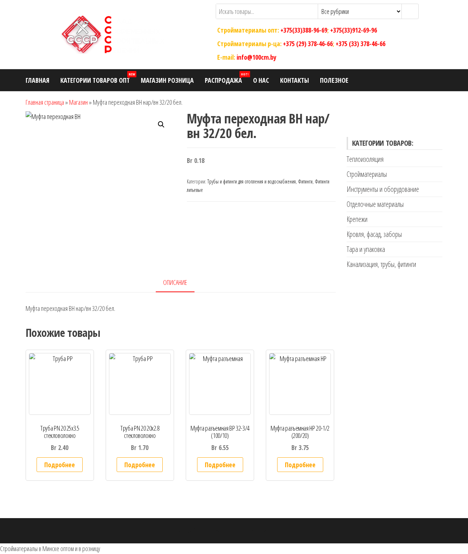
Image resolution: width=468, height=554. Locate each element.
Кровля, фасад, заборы (374, 234)
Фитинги (305, 181)
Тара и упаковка (366, 249)
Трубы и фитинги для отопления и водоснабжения (251, 181)
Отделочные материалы (375, 204)
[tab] (180, 283)
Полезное (334, 80)
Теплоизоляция (365, 159)
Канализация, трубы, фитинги (381, 264)
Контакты (294, 80)
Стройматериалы (367, 174)
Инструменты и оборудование (383, 189)
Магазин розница (167, 80)
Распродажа (226, 78)
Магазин (78, 102)
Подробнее (59, 464)
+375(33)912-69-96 (353, 30)
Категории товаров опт (97, 78)
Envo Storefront (275, 530)
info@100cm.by (256, 56)
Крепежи (357, 219)
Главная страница (45, 102)
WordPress (227, 530)
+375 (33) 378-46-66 (360, 43)
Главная (37, 80)
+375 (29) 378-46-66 (308, 43)
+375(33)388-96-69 (303, 30)
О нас (261, 80)
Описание (175, 282)
